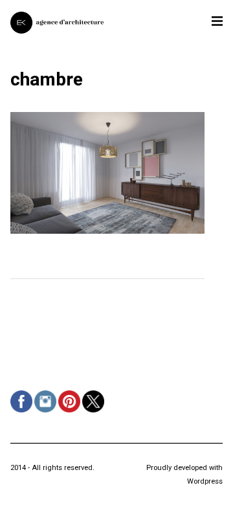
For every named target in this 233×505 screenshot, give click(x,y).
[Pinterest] (70, 412)
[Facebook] (23, 412)
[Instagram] (47, 412)
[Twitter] (94, 412)
